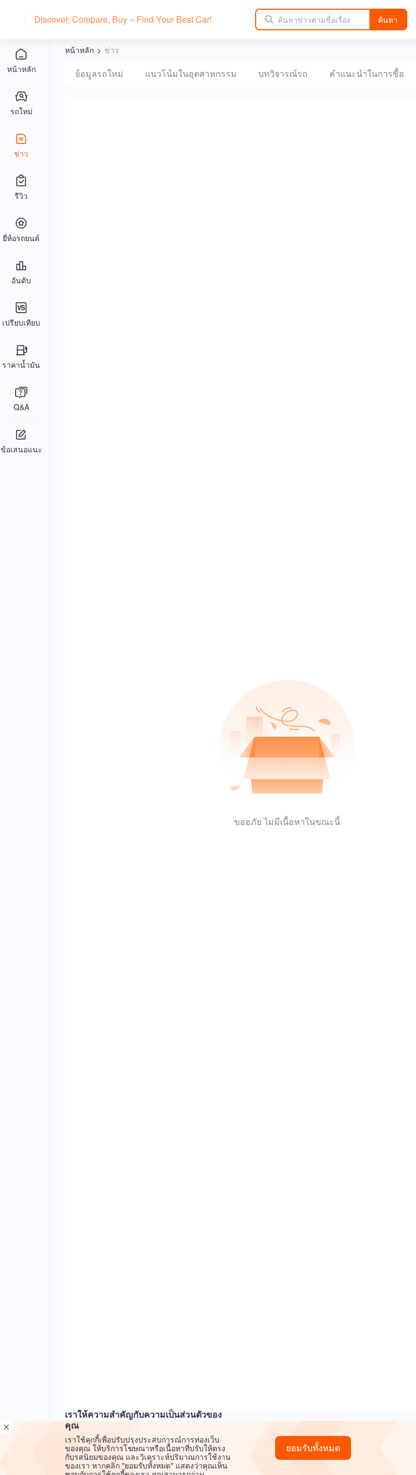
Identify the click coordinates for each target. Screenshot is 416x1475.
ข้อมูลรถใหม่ (98, 73)
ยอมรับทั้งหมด (313, 1447)
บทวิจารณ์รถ (283, 73)
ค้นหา (388, 19)
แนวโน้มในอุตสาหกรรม (191, 73)
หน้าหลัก (79, 49)
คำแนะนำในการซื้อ (366, 73)
